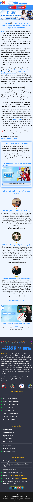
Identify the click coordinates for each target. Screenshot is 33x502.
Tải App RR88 (7, 442)
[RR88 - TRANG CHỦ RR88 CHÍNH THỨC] (18, 2)
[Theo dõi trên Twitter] (15, 488)
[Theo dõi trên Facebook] (11, 488)
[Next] (31, 318)
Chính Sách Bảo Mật (10, 398)
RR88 (14, 461)
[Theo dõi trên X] (13, 488)
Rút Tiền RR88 (7, 439)
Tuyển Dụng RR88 (9, 420)
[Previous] (1, 318)
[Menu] (2, 2)
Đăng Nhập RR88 (8, 432)
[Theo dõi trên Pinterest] (18, 488)
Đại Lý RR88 (7, 445)
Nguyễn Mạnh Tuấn (21, 478)
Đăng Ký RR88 (7, 429)
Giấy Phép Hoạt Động (10, 404)
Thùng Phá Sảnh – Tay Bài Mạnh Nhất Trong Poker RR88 (16, 324)
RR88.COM (21, 367)
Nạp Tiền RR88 (8, 435)
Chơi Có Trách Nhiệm (10, 413)
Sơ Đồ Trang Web (9, 451)
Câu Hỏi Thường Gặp (10, 416)
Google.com (17, 119)
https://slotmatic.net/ (9, 138)
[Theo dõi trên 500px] (22, 488)
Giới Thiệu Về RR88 (9, 395)
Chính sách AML (8, 407)
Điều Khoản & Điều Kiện (11, 401)
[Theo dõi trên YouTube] (20, 488)
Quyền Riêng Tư (8, 410)
